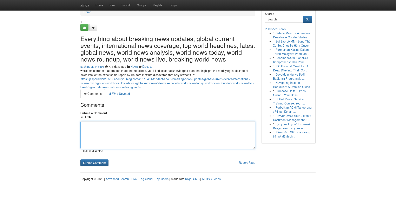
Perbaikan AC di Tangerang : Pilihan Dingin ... (292, 109)
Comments (94, 93)
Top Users (162, 179)
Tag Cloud (146, 179)
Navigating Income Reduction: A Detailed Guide (291, 85)
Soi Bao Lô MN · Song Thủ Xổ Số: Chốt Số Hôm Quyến (291, 43)
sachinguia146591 (92, 66)
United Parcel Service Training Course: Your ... (289, 101)
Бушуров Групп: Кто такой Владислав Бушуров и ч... (291, 126)
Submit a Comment (93, 113)
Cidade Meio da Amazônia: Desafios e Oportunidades (292, 35)
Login (173, 5)
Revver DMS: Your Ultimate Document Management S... (292, 118)
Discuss (147, 66)
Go (308, 19)
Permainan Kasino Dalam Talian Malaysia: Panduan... (291, 51)
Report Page (247, 162)
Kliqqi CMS (192, 179)
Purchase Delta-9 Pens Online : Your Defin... (289, 93)
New (112, 5)
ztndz (84, 5)
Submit (126, 5)
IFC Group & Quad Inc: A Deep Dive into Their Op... (290, 68)
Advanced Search (117, 179)
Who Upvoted (120, 93)
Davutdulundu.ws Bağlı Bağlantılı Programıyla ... (289, 76)
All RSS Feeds (211, 179)
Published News (275, 29)
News (134, 66)
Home (99, 5)
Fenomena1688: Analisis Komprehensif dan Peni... (290, 60)
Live (134, 179)
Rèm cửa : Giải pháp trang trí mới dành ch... (291, 134)
